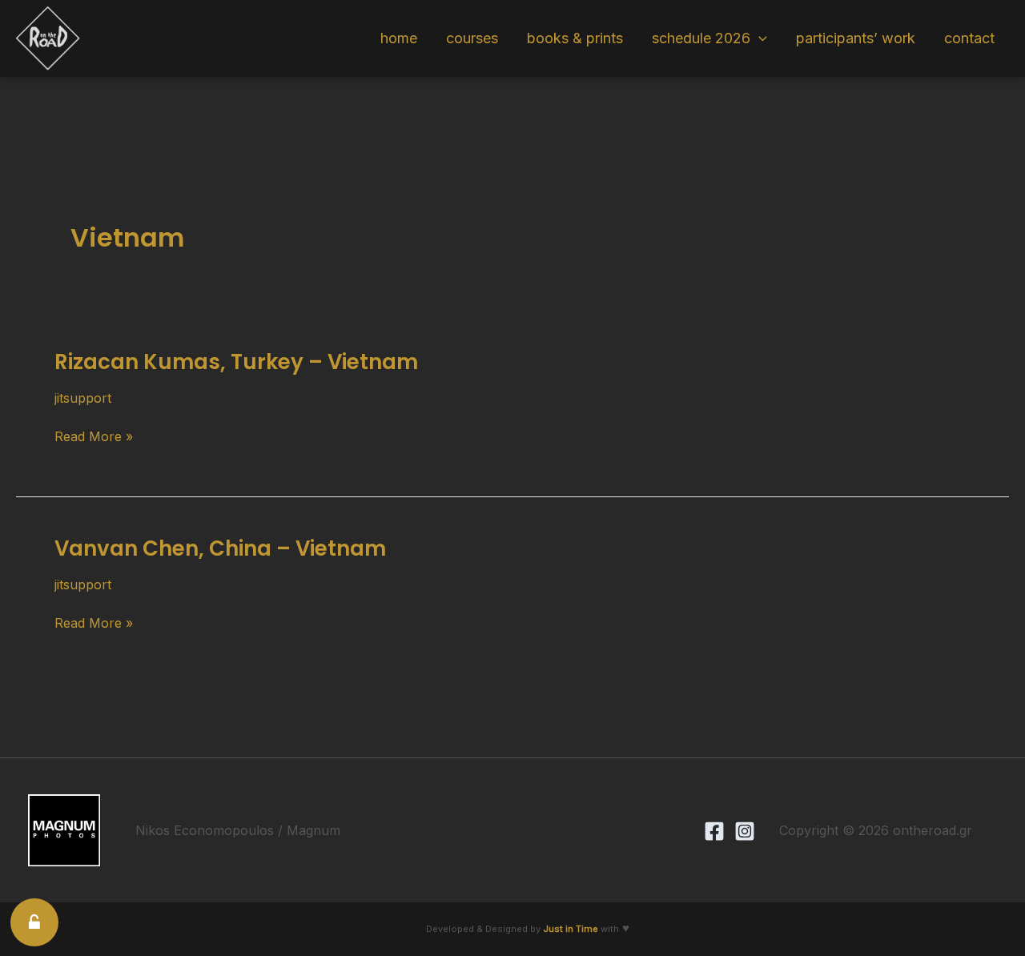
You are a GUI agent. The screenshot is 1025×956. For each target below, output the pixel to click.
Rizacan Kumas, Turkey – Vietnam (236, 361)
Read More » (93, 437)
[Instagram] (744, 831)
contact (969, 38)
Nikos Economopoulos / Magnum (237, 830)
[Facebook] (714, 831)
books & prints (575, 38)
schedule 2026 (701, 38)
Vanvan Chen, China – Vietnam (220, 548)
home (398, 38)
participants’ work (855, 38)
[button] (758, 38)
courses (472, 38)
